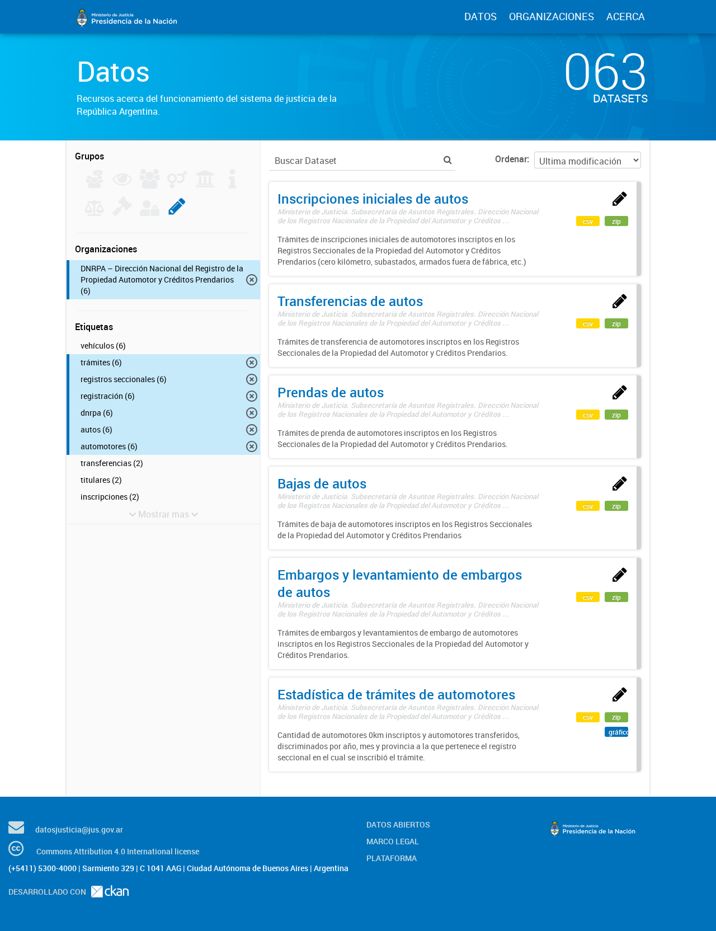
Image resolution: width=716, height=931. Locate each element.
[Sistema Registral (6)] (177, 212)
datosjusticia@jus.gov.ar (79, 829)
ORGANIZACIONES (551, 16)
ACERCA (625, 16)
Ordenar (511, 158)
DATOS (480, 16)
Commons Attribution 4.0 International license (117, 851)
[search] (447, 160)
